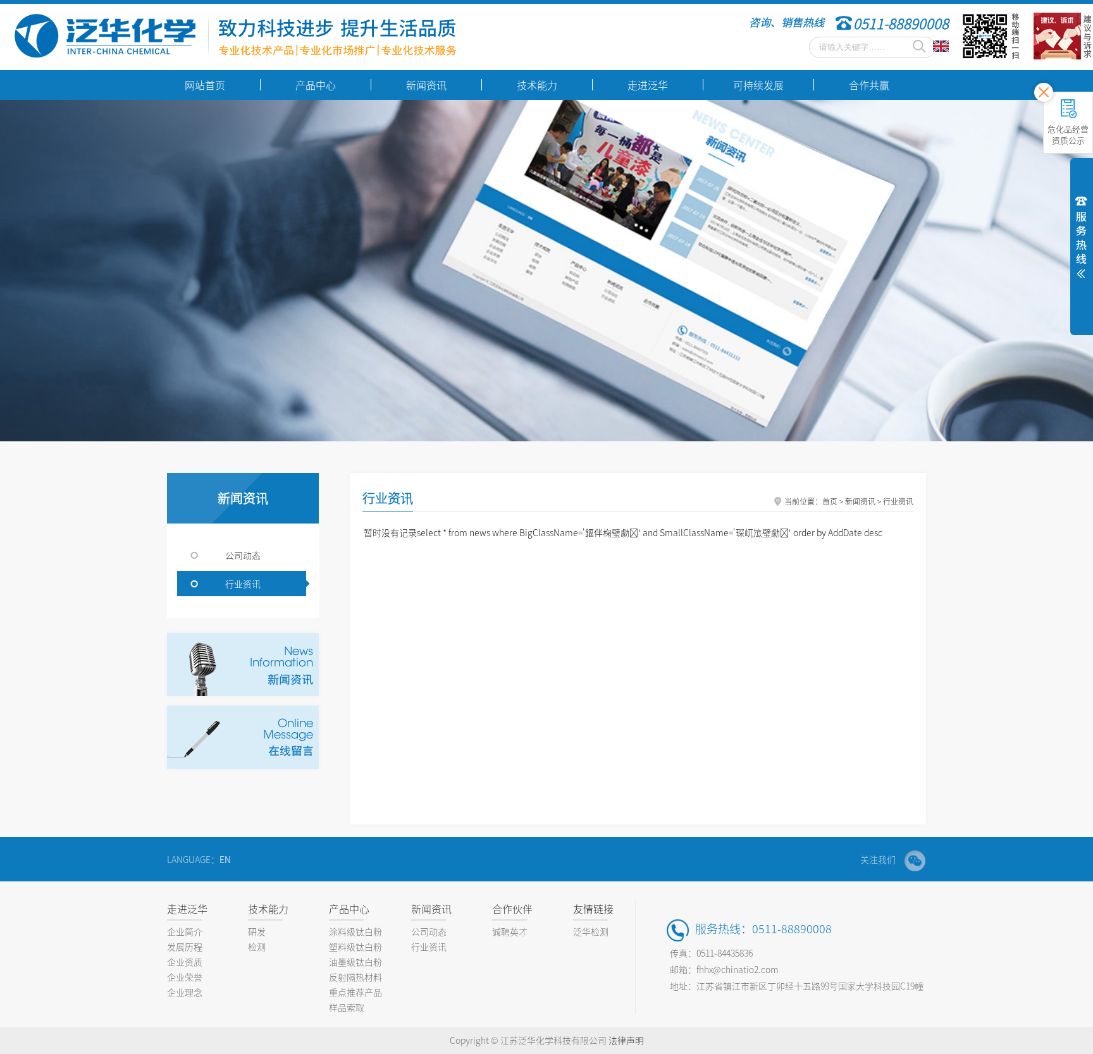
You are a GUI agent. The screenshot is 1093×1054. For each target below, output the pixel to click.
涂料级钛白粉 (355, 931)
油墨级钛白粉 (355, 961)
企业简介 (184, 931)
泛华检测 (590, 931)
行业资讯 (243, 583)
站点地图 (1069, 85)
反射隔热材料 (355, 977)
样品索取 (346, 1007)
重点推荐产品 (355, 992)
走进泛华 (187, 908)
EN (225, 859)
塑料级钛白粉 (355, 946)
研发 (257, 931)
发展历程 (184, 946)
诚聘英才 (510, 931)
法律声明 (626, 1040)
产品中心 (349, 908)
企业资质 (184, 961)
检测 (257, 946)
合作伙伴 (512, 908)
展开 (1081, 235)
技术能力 (268, 908)
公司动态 (243, 555)
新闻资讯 (431, 908)
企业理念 (184, 992)
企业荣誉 (184, 977)
